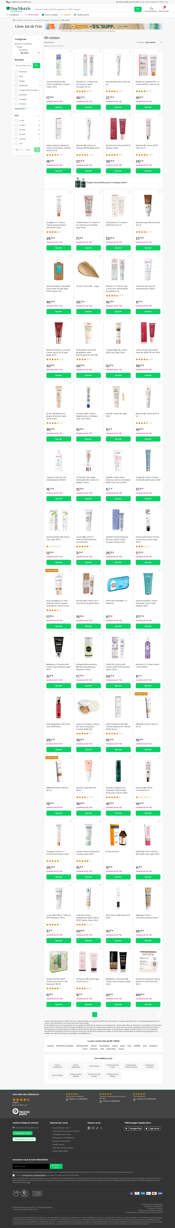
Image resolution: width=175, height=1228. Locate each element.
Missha (94, 1046)
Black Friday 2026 (60, 1151)
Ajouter (58, 107)
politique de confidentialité (34, 1175)
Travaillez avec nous (62, 1134)
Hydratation (55, 20)
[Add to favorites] (70, 51)
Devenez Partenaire (61, 1141)
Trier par (140, 42)
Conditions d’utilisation (153, 1206)
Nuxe (129, 1046)
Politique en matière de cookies (150, 1210)
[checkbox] (27, 71)
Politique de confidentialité (152, 1204)
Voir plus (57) (20, 109)
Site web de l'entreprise (63, 1147)
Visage (46, 20)
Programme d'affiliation (63, 1138)
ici (29, 1182)
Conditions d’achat (154, 1208)
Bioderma (153, 1046)
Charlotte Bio (104, 1046)
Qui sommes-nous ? (62, 1128)
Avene (122, 1046)
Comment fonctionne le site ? (66, 1131)
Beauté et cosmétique (33, 20)
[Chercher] (138, 9)
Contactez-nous (22, 1133)
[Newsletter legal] (14, 1175)
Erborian (50, 1046)
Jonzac (121, 1049)
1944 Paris (94, 1049)
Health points (58, 1144)
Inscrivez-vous (56, 1166)
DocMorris (19, 20)
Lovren (85, 1049)
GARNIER (137, 1046)
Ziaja (145, 1046)
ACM (102, 1049)
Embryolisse (111, 1049)
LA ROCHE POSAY (82, 1046)
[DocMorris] (18, 9)
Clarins (115, 1046)
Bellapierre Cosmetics (64, 1046)
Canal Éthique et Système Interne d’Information (144, 1212)
